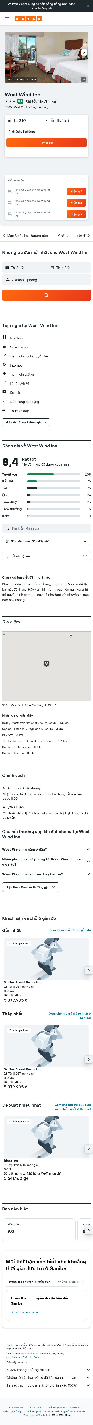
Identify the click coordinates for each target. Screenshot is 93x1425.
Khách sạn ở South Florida (70, 1411)
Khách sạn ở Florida (38, 1411)
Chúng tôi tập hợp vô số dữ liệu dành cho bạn (41, 1377)
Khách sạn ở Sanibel (25, 1312)
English (47, 8)
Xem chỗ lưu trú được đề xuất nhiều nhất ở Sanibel (73, 1107)
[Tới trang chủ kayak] (28, 18)
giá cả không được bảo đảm (22, 1357)
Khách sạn (36, 1407)
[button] (88, 6)
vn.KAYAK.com (16, 1407)
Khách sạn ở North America (63, 1407)
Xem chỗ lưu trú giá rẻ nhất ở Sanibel (70, 1015)
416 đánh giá (47, 101)
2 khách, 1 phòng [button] (21, 131)
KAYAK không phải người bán (28, 1369)
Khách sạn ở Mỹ (12, 1411)
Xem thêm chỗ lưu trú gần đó (70, 930)
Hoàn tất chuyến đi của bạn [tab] (30, 1282)
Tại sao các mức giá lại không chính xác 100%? (42, 1385)
